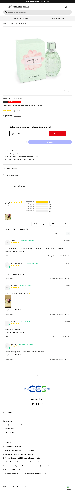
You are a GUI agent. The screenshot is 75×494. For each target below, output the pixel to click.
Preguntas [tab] (22, 229)
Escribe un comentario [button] (61, 224)
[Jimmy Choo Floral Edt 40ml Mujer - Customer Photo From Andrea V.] (8, 217)
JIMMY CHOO (7, 98)
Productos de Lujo (12, 487)
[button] (71, 7)
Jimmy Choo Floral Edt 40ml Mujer (17, 23)
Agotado (50, 142)
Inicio (4, 23)
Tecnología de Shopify (23, 487)
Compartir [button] (10, 256)
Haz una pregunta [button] (41, 224)
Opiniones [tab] (9, 229)
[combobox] (37, 12)
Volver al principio (37, 375)
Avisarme (57, 134)
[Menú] (4, 7)
